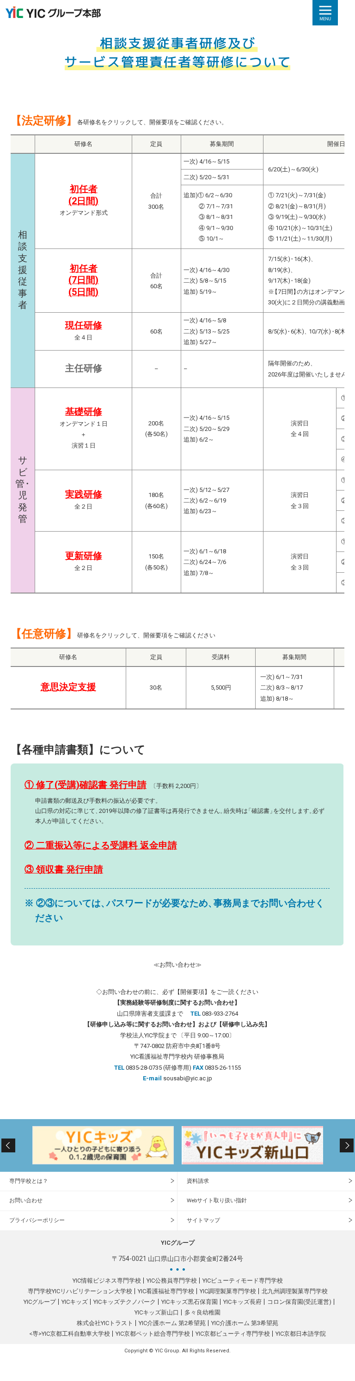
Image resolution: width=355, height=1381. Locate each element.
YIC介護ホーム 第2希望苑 (172, 1323)
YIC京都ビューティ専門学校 (233, 1333)
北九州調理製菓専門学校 (295, 1291)
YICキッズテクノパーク (124, 1301)
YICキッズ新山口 (157, 1312)
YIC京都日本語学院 (300, 1333)
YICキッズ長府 (242, 1301)
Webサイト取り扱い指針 (217, 1200)
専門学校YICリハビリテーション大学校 (80, 1291)
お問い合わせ (26, 1200)
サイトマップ (203, 1220)
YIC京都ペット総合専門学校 (153, 1333)
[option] (103, 1145)
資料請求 (198, 1181)
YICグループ (40, 1301)
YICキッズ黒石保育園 (189, 1301)
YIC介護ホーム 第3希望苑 (244, 1323)
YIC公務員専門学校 (172, 1280)
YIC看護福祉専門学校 (166, 1291)
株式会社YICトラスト (105, 1323)
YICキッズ (74, 1301)
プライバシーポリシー (37, 1220)
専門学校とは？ (28, 1181)
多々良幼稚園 (202, 1312)
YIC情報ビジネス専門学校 (107, 1280)
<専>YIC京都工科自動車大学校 (69, 1333)
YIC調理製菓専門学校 (228, 1291)
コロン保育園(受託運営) (299, 1301)
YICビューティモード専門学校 (242, 1280)
